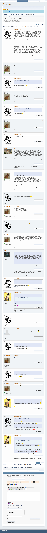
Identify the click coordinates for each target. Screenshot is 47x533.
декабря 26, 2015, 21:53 (17, 341)
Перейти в (25, 470)
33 (31, 26)
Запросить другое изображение (17, 505)
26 (22, 26)
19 (14, 26)
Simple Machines (10, 530)
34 (33, 26)
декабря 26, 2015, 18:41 (17, 106)
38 (37, 26)
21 (16, 26)
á (7, 485)
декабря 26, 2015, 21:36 (17, 278)
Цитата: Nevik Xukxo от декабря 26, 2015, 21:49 (24, 344)
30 (28, 26)
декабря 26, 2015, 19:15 (17, 148)
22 (18, 26)
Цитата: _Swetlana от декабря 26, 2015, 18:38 (23, 108)
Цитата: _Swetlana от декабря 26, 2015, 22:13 (23, 372)
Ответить (38, 24)
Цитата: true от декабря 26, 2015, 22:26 (22, 437)
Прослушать (9, 505)
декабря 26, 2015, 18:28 (17, 63)
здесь (25, 11)
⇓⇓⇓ (17, 286)
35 (34, 26)
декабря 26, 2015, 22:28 (17, 435)
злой (6, 148)
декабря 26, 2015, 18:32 (17, 78)
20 (15, 26)
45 (40, 464)
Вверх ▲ (43, 530)
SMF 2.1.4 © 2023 (4, 530)
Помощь (40, 530)
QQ (36, 87)
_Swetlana (33, 14)
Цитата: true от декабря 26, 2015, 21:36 (22, 294)
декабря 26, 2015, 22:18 (17, 369)
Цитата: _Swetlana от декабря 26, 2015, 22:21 (23, 418)
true (6, 29)
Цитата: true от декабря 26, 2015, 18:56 (22, 173)
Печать (42, 24)
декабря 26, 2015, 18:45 (17, 120)
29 (27, 26)
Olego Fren (7, 250)
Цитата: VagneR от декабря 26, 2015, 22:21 (23, 424)
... (12, 26)
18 (13, 26)
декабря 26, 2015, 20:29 (17, 170)
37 (36, 26)
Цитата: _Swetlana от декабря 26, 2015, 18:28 (23, 80)
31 (29, 26)
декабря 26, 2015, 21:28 (17, 234)
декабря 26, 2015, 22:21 (17, 383)
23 (19, 26)
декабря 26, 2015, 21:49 (17, 328)
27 (24, 26)
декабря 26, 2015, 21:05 (17, 206)
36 (35, 26)
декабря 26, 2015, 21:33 (17, 250)
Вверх (4, 464)
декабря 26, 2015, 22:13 (17, 355)
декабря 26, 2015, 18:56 (17, 134)
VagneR (7, 292)
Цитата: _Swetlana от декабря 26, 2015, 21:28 (23, 252)
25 (21, 26)
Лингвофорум (7, 4)
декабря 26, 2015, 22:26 (17, 416)
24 (20, 26)
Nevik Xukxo (8, 328)
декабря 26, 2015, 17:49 (17, 29)
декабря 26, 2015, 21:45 (17, 292)
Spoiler (15, 286)
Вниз (4, 26)
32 (30, 26)
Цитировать (40, 87)
